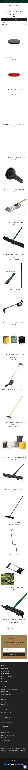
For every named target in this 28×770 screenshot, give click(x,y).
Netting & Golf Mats (6, 676)
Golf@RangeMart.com (7, 712)
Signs (2, 696)
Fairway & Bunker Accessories (9, 689)
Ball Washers (4, 678)
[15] (14, 507)
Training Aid (4, 702)
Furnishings (4, 699)
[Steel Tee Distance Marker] (14, 42)
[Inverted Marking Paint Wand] (14, 375)
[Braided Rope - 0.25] (14, 340)
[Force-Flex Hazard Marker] (14, 109)
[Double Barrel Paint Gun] (14, 572)
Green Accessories (6, 694)
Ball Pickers (4, 681)
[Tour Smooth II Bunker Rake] (14, 605)
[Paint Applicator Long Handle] (14, 307)
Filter (15, 19)
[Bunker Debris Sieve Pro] (14, 207)
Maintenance (5, 704)
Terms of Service (5, 740)
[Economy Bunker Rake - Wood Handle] (14, 407)
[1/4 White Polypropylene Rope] (14, 442)
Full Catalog (4, 668)
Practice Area (5, 673)
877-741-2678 (5, 715)
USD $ (13, 760)
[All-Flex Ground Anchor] (14, 175)
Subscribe (13, 654)
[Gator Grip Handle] (14, 275)
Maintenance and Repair (8, 735)
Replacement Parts (6, 684)
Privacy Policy (4, 737)
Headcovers (4, 691)
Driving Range (5, 671)
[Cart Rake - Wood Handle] (14, 475)
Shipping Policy (5, 732)
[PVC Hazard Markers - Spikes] (14, 142)
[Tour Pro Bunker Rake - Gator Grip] (14, 240)
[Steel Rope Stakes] (14, 540)
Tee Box (3, 686)
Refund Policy (5, 730)
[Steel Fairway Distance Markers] (14, 75)
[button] (25, 767)
